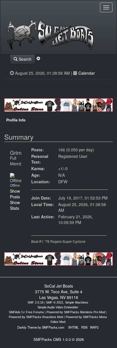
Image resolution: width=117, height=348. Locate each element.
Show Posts (15, 194)
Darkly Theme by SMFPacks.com (40, 327)
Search (25, 59)
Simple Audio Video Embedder (57, 307)
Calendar (86, 73)
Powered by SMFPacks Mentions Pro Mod (76, 312)
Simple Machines (76, 302)
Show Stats (15, 205)
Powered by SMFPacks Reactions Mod (36, 317)
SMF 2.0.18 (35, 302)
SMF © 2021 (54, 302)
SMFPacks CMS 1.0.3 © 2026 (59, 339)
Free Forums (35, 312)
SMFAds (14, 312)
